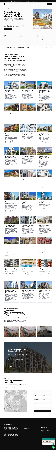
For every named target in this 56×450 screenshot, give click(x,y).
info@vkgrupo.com (27, 429)
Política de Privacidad (44, 428)
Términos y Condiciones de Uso (46, 430)
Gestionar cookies (49, 1)
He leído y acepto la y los (42, 408)
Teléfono (44, 395)
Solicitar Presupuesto (7, 29)
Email (35, 395)
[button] (15, 401)
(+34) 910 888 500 (27, 428)
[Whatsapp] (53, 447)
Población (44, 399)
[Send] (53, 444)
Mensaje (35, 403)
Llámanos (15, 29)
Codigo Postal (36, 399)
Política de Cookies (44, 427)
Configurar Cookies (44, 431)
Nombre (35, 391)
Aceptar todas (43, 1)
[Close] (53, 439)
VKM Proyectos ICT (9, 3)
